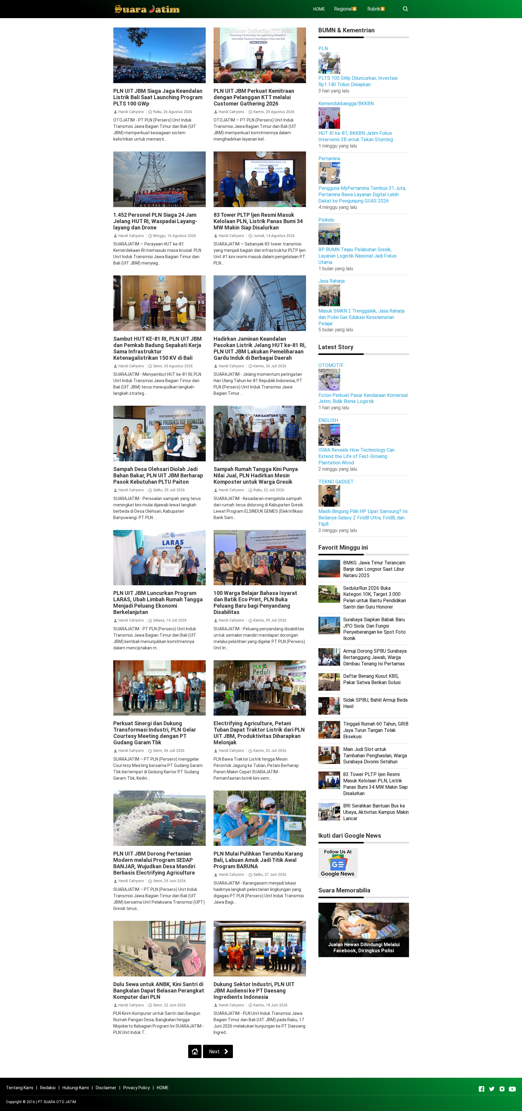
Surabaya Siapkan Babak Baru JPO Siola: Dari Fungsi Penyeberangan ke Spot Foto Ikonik (374, 629)
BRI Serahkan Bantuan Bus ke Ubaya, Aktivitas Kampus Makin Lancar (376, 812)
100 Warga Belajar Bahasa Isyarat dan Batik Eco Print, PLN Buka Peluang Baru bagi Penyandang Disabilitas (255, 602)
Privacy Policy (136, 1087)
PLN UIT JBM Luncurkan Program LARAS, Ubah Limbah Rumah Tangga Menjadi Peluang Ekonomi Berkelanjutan (158, 602)
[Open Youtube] (512, 1089)
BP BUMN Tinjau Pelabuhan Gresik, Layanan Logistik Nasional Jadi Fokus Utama (357, 256)
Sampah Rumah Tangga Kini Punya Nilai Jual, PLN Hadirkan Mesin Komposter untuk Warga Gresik (256, 475)
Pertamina (329, 158)
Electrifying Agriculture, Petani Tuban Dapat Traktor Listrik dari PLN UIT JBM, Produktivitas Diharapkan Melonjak (259, 733)
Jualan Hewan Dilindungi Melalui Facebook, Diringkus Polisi (364, 948)
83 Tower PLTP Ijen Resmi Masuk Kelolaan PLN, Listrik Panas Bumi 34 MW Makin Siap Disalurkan (258, 221)
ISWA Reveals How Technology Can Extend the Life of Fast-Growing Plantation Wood (356, 456)
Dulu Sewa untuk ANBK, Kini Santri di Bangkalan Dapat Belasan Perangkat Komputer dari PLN (158, 990)
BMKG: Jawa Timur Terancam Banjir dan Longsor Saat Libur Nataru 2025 (374, 569)
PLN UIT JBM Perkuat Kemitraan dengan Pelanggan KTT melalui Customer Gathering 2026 (254, 97)
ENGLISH (328, 420)
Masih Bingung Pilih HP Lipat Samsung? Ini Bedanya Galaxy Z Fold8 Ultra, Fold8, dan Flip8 (363, 517)
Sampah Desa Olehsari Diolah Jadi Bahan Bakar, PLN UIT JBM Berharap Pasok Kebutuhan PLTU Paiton (158, 475)
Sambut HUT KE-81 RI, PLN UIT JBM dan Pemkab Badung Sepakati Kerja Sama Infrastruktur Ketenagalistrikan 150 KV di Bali (157, 348)
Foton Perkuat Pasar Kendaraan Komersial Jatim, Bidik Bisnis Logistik (363, 398)
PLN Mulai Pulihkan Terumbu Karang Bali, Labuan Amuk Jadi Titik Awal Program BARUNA (258, 859)
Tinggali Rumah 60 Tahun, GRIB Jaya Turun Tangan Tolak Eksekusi (375, 730)
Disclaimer (106, 1087)
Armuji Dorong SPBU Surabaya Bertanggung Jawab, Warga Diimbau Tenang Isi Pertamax (375, 657)
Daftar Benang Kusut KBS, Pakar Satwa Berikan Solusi (372, 679)
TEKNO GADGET (336, 482)
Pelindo (326, 220)
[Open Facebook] (481, 1089)
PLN (323, 48)
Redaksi (48, 1087)
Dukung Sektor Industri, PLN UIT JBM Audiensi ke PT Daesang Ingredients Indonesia (254, 990)
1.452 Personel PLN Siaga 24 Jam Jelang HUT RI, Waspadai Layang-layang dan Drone (155, 221)
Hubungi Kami (76, 1087)
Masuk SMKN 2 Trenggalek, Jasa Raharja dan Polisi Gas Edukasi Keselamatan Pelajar (361, 317)
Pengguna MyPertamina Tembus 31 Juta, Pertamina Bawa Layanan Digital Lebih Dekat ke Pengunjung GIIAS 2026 (362, 194)
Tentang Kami (19, 1087)
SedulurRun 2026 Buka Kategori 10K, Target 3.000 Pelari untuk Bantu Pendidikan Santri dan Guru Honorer (374, 597)
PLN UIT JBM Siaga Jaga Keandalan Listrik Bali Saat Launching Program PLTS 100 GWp (157, 97)
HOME (319, 9)
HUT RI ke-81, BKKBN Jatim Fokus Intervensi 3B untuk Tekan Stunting (355, 136)
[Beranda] (194, 1051)
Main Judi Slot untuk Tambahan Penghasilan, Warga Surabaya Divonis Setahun (375, 755)
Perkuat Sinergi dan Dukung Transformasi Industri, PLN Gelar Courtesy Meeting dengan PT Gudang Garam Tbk (154, 733)
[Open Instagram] (502, 1089)
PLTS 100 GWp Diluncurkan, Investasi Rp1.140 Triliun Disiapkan (358, 81)
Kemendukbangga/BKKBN (346, 103)
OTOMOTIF (330, 365)
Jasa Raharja (331, 281)
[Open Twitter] (491, 1089)
